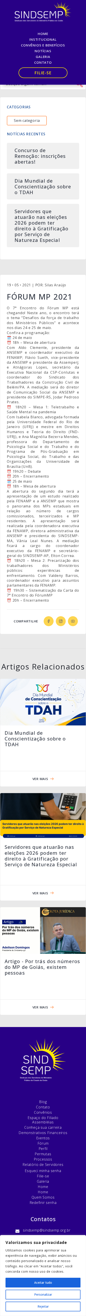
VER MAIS (40, 779)
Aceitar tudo (43, 1282)
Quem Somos (43, 1197)
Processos (43, 1159)
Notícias (43, 51)
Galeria (43, 56)
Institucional (42, 39)
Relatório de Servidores (42, 1164)
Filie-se (42, 72)
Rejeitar (43, 1306)
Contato (43, 62)
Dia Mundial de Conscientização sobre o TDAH (35, 738)
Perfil (43, 1148)
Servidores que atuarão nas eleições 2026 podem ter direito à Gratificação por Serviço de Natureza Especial (41, 856)
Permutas (43, 1154)
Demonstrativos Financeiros (43, 1132)
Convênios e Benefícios (43, 45)
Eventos (43, 1138)
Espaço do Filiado (43, 1117)
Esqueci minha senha (43, 1170)
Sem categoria (27, 120)
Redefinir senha (43, 1202)
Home (43, 33)
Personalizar (43, 1294)
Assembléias (43, 1122)
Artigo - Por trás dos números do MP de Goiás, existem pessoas (42, 967)
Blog (43, 1101)
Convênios (43, 1112)
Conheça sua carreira (43, 1127)
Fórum (43, 1143)
